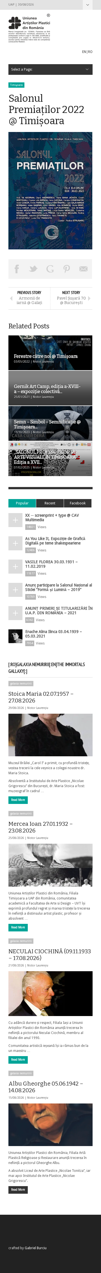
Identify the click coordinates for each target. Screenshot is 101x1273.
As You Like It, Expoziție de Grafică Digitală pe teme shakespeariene (55, 540)
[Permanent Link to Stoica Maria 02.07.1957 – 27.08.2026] (50, 735)
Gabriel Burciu (36, 1248)
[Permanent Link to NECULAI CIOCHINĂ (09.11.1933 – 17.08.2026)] (50, 993)
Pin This (67, 269)
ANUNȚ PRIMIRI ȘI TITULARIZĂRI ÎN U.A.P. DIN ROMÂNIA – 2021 (59, 610)
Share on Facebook (16, 269)
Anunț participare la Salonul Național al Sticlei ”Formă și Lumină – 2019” (58, 587)
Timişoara (16, 85)
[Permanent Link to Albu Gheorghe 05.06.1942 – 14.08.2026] (50, 1124)
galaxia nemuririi (21, 683)
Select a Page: (88, 5)
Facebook (78, 503)
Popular (22, 503)
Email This (83, 269)
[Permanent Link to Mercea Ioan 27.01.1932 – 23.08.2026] (50, 865)
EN (84, 52)
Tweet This (33, 269)
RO (90, 52)
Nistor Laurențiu (37, 707)
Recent (50, 503)
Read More (18, 799)
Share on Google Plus (50, 269)
